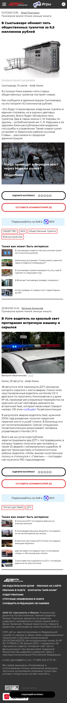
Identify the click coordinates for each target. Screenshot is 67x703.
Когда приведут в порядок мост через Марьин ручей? (31, 166)
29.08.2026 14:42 (10, 308)
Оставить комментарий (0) (34, 207)
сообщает (30, 409)
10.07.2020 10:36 (10, 12)
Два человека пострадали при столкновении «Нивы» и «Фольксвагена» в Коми (37, 552)
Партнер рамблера (29, 688)
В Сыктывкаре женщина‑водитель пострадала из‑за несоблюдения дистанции (37, 532)
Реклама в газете (13, 590)
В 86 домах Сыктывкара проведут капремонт (37, 280)
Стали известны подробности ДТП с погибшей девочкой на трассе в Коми (38, 562)
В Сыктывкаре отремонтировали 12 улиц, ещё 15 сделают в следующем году (38, 271)
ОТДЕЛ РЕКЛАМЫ (12, 594)
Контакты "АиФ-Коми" (42, 590)
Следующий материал (32, 695)
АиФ (31, 375)
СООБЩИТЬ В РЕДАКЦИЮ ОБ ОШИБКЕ (25, 603)
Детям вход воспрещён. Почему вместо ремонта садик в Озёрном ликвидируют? (38, 261)
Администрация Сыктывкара (18, 80)
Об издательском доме (18, 585)
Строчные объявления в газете (23, 599)
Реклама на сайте (49, 585)
